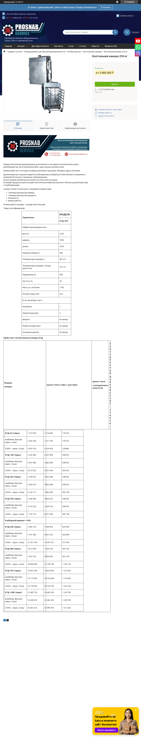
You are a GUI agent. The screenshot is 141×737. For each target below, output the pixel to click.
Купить (115, 84)
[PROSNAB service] (23, 29)
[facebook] (4, 621)
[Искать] (115, 32)
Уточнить (106, 7)
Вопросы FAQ (111, 46)
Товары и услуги (14, 52)
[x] (7, 621)
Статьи (82, 46)
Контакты (58, 46)
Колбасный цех (74, 52)
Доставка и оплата (40, 46)
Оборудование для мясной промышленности (45, 52)
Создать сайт (9, 2)
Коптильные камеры (92, 52)
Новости (95, 46)
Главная (8, 46)
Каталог (21, 46)
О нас (71, 46)
